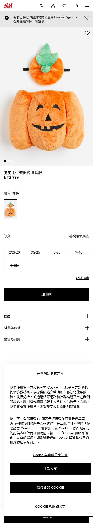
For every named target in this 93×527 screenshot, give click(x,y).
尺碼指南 (82, 277)
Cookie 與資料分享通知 (50, 455)
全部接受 (50, 468)
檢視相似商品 (79, 236)
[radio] (10, 209)
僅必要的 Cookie (50, 487)
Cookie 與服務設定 (50, 506)
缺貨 (7, 236)
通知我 (46, 294)
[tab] (5, 161)
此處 (19, 21)
